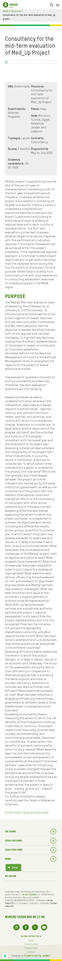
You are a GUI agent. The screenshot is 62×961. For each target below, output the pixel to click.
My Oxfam (10, 876)
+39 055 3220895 (28, 895)
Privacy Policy (31, 948)
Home (6, 11)
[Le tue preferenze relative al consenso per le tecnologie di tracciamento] (5, 956)
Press (31, 940)
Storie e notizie (31, 944)
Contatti (31, 952)
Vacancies (16, 11)
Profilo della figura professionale (27, 812)
